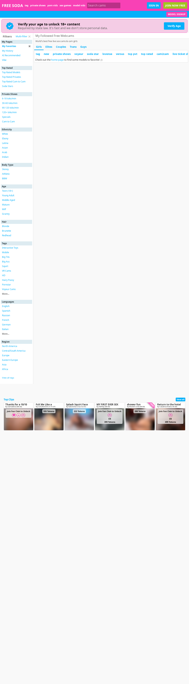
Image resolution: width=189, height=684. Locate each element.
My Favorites (9, 46)
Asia (4, 364)
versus (120, 54)
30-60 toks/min (9, 103)
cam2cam (163, 54)
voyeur (78, 54)
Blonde (5, 226)
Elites (48, 46)
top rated (147, 54)
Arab (4, 152)
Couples (61, 46)
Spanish (6, 310)
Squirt (5, 266)
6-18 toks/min (9, 98)
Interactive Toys (10, 247)
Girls (39, 46)
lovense (107, 54)
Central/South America (13, 350)
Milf (4, 209)
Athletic (6, 173)
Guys (83, 46)
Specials (6, 116)
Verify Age (174, 26)
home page (57, 59)
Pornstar (6, 284)
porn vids (52, 5)
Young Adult (8, 195)
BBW (4, 178)
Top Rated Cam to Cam (13, 81)
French (5, 320)
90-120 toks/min (10, 107)
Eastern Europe (10, 360)
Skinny (5, 169)
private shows (38, 5)
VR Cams (6, 270)
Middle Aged (8, 200)
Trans (73, 46)
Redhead (6, 235)
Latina (5, 143)
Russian (6, 315)
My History (7, 50)
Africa (5, 369)
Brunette (6, 230)
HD (3, 275)
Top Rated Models (11, 72)
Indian (5, 156)
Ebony (5, 138)
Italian (5, 329)
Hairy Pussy (8, 280)
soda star (93, 54)
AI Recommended (11, 55)
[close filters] (29, 36)
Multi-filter (21, 36)
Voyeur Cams (9, 289)
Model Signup (176, 14)
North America (9, 346)
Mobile (5, 252)
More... (5, 293)
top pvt (132, 54)
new (46, 54)
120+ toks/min (9, 112)
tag (26, 5)
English (5, 306)
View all (180, 399)
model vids (79, 5)
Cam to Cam (8, 121)
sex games (65, 5)
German (6, 324)
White (5, 133)
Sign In (154, 5)
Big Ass (6, 261)
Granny (6, 213)
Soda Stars (7, 86)
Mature (6, 204)
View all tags (8, 377)
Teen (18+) (7, 190)
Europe (5, 355)
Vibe (4, 60)
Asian (5, 147)
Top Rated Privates (11, 76)
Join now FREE (175, 5)
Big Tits (6, 257)
